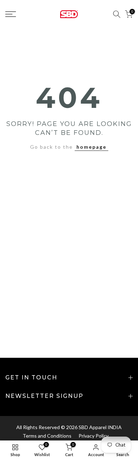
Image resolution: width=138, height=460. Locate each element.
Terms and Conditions (47, 436)
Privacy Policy (94, 436)
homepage (91, 147)
